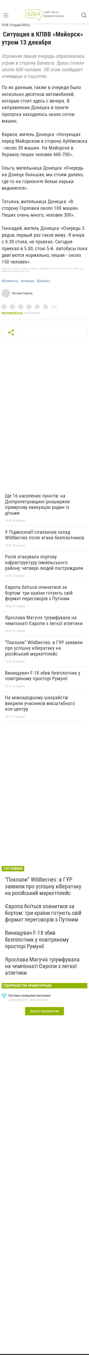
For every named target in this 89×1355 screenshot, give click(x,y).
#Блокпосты (10, 281)
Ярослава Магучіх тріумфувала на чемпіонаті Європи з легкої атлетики (44, 620)
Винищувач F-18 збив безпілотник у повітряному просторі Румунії (42, 676)
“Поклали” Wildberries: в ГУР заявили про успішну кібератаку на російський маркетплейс (44, 648)
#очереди (27, 281)
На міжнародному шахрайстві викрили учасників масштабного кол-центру (40, 703)
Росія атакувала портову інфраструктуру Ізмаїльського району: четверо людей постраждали (44, 562)
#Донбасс (43, 281)
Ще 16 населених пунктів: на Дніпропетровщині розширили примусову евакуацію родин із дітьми (37, 504)
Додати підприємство (44, 1011)
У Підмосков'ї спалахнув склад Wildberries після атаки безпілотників (44, 535)
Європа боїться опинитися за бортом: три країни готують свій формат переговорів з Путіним (39, 592)
